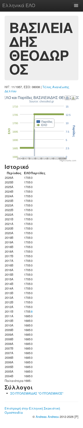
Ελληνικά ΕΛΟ (18, 5)
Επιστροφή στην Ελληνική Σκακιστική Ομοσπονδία (32, 410)
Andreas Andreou (47, 416)
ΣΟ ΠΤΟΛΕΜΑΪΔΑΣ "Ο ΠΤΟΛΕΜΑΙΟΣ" (36, 393)
